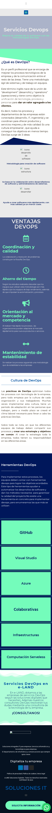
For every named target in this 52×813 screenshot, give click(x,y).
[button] (26, 12)
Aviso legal (41, 774)
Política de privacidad (14, 774)
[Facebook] (26, 767)
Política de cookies (29, 774)
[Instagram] (31, 767)
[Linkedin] (20, 767)
